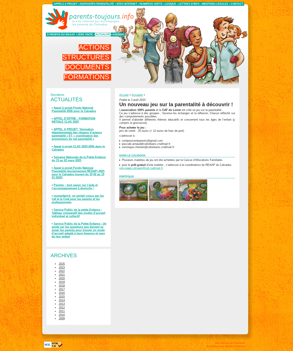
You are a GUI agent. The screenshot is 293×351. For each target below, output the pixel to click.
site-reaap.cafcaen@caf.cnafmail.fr (141, 168)
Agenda (118, 34)
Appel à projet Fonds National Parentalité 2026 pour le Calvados (74, 109)
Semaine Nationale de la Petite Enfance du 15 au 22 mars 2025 (79, 159)
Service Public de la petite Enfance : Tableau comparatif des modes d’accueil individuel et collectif (78, 213)
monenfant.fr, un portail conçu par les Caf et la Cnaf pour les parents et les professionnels (78, 199)
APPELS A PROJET (65, 3)
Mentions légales (215, 3)
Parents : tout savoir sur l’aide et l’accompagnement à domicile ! (75, 186)
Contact (237, 3)
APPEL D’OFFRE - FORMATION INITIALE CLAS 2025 (73, 120)
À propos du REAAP (61, 34)
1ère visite (85, 34)
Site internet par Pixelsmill (230, 343)
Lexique (170, 3)
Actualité (102, 34)
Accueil (123, 95)
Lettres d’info (189, 3)
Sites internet (126, 3)
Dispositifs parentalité (97, 3)
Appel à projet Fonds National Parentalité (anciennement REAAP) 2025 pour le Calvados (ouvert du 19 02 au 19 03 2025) (78, 172)
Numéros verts (151, 3)
